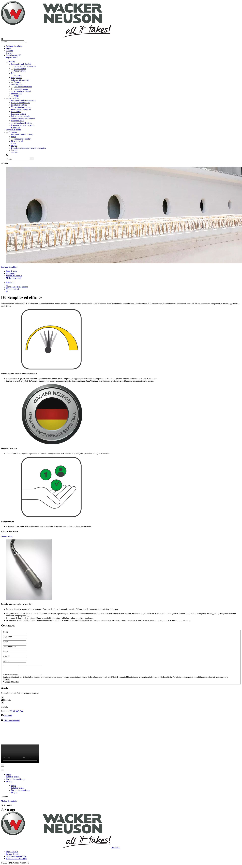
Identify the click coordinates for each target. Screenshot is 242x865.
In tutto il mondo (12, 777)
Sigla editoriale (12, 852)
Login (8, 48)
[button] (13, 55)
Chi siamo (13, 132)
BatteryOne (15, 127)
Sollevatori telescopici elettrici (23, 118)
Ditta (5, 642)
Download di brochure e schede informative (28, 148)
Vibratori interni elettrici (20, 102)
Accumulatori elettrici (22, 91)
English (9, 57)
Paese (6, 651)
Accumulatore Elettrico (22, 123)
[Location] (2, 810)
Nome (5, 632)
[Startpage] (56, 37)
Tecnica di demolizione (23, 87)
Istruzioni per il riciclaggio (16, 858)
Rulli (13, 73)
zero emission (14, 98)
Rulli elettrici (16, 112)
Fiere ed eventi (17, 141)
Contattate (8, 715)
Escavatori (18, 75)
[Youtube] (11, 810)
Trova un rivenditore (14, 46)
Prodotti (12, 62)
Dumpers (17, 82)
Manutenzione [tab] (6, 536)
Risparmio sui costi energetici (22, 125)
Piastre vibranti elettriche (21, 109)
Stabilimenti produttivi (22, 139)
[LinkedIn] (13, 810)
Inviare (6, 679)
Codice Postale (9, 647)
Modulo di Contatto (9, 801)
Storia (13, 136)
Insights (14, 146)
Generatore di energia (19, 89)
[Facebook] (8, 810)
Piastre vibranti (19, 71)
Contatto (9, 51)
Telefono (6, 661)
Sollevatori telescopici (19, 80)
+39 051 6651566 (16, 711)
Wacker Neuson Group (15, 779)
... (7, 284)
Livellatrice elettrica (19, 105)
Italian (15, 57)
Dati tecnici (10, 273)
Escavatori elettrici (18, 114)
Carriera (9, 53)
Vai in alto (116, 847)
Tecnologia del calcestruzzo (25, 66)
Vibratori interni (12, 289)
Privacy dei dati (12, 854)
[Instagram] (5, 810)
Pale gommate (16, 78)
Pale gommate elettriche (20, 116)
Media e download (13, 278)
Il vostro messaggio (11, 675)
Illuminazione (16, 93)
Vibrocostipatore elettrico (21, 107)
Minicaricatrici (17, 84)
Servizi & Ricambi (13, 130)
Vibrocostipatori (20, 68)
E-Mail (6, 656)
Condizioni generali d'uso (16, 856)
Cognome (7, 637)
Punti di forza (11, 271)
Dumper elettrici (17, 121)
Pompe (16, 96)
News (13, 143)
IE (7, 291)
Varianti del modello (14, 276)
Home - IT (10, 282)
